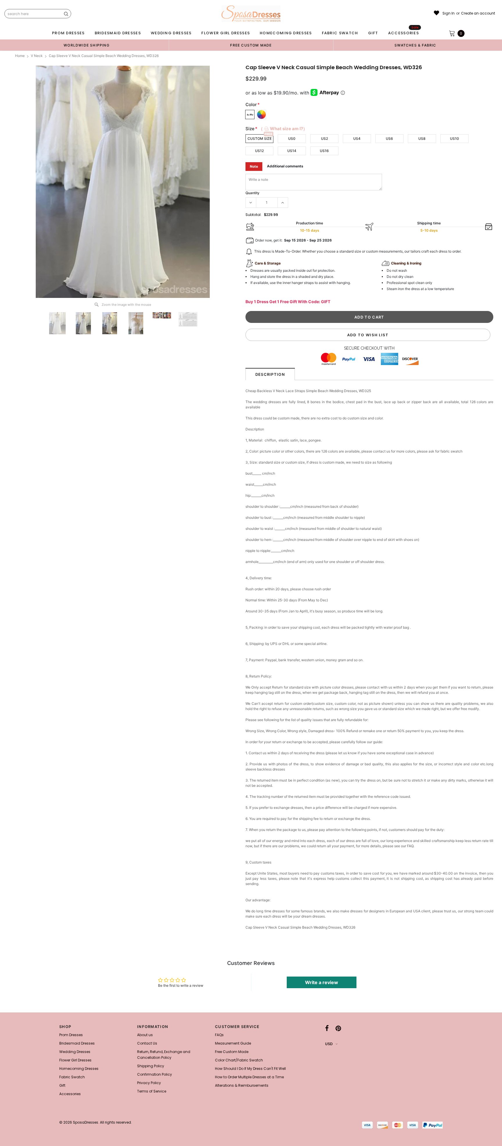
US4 (357, 138)
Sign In (448, 13)
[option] (86, 45)
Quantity (252, 193)
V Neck (37, 55)
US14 (291, 151)
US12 (259, 151)
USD (329, 1044)
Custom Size (260, 138)
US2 (324, 138)
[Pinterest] (338, 1028)
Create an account (478, 13)
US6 (389, 138)
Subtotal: (253, 214)
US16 (324, 151)
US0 (291, 138)
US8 (422, 138)
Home (20, 55)
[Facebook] (327, 1028)
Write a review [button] (321, 982)
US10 (454, 138)
